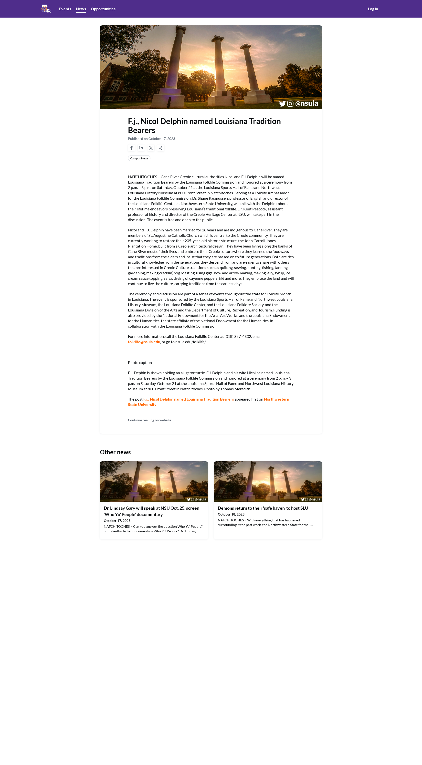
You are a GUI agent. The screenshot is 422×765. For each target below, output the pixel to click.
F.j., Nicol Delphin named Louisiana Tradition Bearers (188, 399)
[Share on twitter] (151, 148)
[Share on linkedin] (141, 148)
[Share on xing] (160, 148)
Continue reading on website (149, 420)
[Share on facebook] (131, 148)
